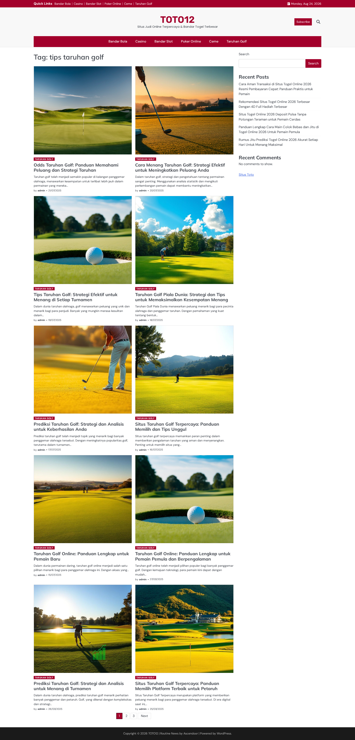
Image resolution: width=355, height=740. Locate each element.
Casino (78, 4)
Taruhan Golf (143, 4)
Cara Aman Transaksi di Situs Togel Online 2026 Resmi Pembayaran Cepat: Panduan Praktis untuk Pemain (276, 89)
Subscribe (303, 22)
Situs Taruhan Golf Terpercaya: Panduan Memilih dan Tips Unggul (177, 426)
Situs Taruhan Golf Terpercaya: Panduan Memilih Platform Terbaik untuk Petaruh (177, 686)
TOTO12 (177, 19)
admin (41, 190)
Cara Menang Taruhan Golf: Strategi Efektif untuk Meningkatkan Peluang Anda (180, 167)
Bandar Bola (62, 4)
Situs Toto (246, 174)
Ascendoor (190, 733)
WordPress (224, 733)
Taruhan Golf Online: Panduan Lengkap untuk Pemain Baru (81, 556)
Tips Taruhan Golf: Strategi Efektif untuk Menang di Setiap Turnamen (76, 297)
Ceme (128, 4)
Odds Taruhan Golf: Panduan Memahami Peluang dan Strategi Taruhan (76, 167)
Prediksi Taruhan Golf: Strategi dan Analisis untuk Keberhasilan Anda (79, 426)
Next (144, 716)
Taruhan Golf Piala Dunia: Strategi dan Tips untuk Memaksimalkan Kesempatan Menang (181, 297)
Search (244, 54)
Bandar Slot (93, 4)
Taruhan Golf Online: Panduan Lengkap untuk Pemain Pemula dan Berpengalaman (183, 556)
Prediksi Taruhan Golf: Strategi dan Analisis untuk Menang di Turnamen (79, 686)
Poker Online (113, 4)
